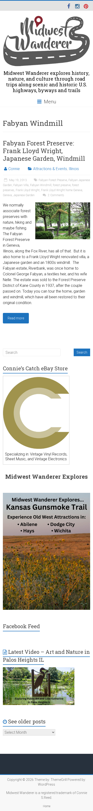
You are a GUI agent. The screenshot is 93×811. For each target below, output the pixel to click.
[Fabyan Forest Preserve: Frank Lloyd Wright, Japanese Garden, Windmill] (62, 204)
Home (46, 806)
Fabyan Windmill (41, 185)
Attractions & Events (50, 169)
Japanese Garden (24, 195)
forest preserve (62, 185)
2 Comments (55, 195)
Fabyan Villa (21, 185)
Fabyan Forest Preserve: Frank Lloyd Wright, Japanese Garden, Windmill (44, 150)
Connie (14, 169)
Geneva (7, 195)
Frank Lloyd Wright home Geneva (61, 190)
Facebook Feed (21, 626)
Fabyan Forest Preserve (53, 180)
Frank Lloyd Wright (28, 190)
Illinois (74, 169)
